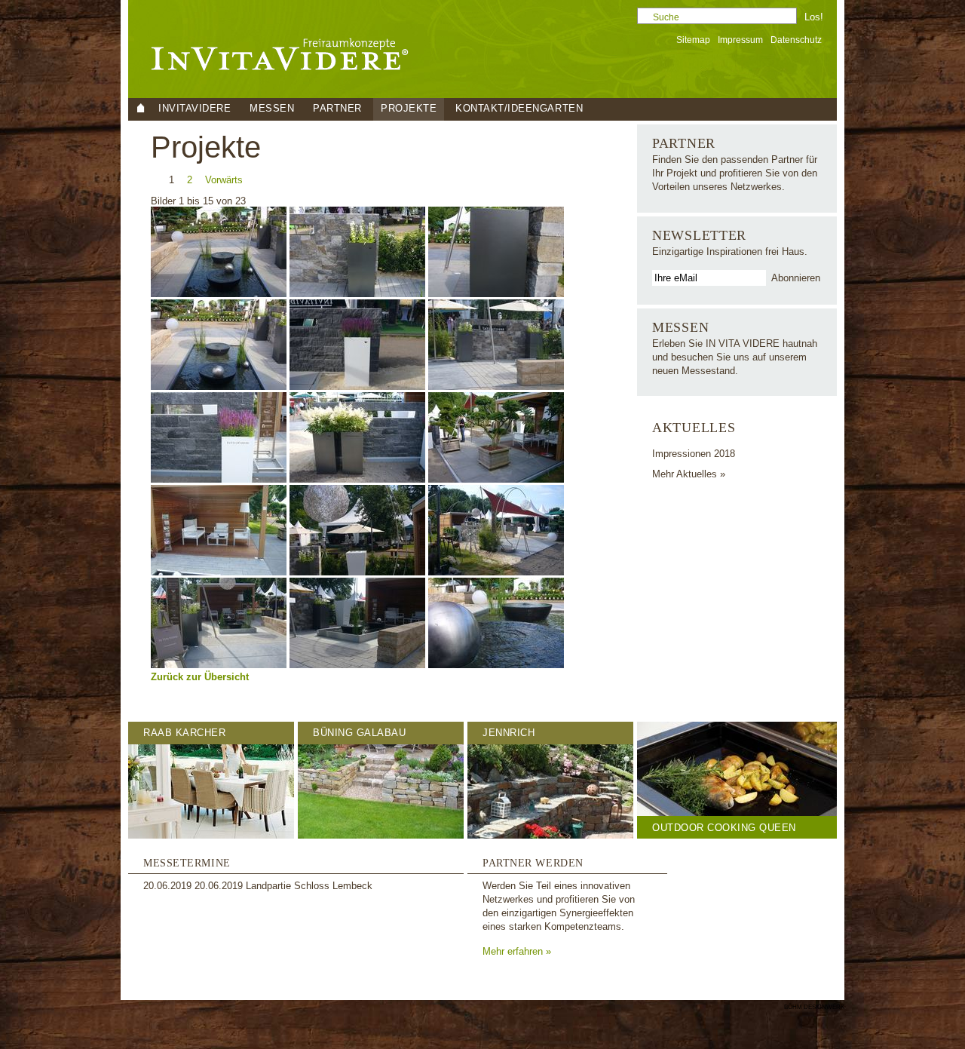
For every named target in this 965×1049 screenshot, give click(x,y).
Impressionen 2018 (693, 453)
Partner (683, 143)
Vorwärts (224, 180)
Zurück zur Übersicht (200, 676)
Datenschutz (796, 40)
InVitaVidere (194, 108)
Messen (680, 327)
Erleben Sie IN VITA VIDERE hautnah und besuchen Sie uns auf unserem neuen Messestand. (734, 357)
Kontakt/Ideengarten (519, 108)
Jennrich (508, 732)
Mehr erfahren (194, 1039)
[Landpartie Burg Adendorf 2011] (220, 293)
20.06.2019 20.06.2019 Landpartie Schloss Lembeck (257, 885)
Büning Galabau (359, 732)
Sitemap (693, 40)
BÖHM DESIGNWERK (814, 1007)
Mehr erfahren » (516, 951)
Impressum (740, 40)
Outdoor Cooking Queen (724, 827)
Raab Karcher (184, 732)
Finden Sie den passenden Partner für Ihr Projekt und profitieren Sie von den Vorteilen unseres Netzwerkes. (734, 173)
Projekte (409, 108)
